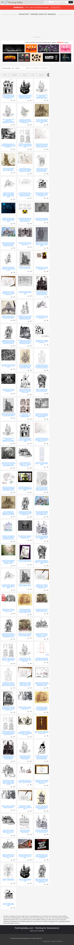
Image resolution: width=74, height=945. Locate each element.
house (5, 75)
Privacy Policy (47, 941)
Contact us (60, 941)
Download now (55, 7)
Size (13, 68)
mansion (41, 75)
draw (32, 75)
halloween (14, 75)
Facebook (40, 931)
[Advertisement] (37, 27)
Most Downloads (6, 68)
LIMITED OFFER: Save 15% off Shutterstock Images (40, 42)
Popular (17, 68)
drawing (24, 75)
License (53, 941)
